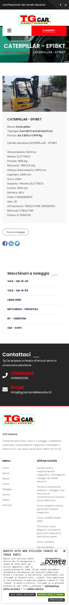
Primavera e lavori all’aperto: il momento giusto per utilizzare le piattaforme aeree (49, 531)
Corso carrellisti (45, 541)
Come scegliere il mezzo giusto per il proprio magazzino (50, 509)
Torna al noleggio (15, 232)
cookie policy (35, 589)
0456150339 (19, 378)
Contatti (7, 505)
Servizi (5, 473)
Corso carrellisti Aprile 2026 (49, 519)
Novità (6, 494)
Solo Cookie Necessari (22, 595)
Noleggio (22, 52)
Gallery (6, 499)
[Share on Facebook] (5, 243)
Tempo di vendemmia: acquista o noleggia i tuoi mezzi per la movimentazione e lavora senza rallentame (51, 493)
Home (8, 52)
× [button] (64, 550)
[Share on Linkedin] (11, 243)
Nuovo (5, 478)
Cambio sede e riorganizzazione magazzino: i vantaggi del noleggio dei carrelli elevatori (51, 475)
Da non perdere (45, 547)
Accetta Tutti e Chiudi (51, 595)
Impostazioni (56, 600)
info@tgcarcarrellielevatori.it (31, 392)
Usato (5, 483)
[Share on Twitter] (17, 243)
